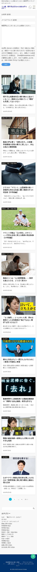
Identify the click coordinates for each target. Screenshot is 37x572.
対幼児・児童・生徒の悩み (9, 532)
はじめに (4, 519)
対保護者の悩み (6, 525)
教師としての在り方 (7, 534)
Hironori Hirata (22, 569)
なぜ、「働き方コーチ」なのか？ (11, 517)
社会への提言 (5, 538)
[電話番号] (30, 7)
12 (21, 499)
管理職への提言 (6, 543)
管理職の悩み (5, 541)
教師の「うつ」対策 (7, 536)
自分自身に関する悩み (8, 547)
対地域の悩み (5, 530)
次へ (26, 499)
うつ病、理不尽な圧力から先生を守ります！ (14, 7)
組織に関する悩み (7, 545)
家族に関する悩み (7, 523)
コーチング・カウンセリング (10, 521)
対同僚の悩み (5, 528)
